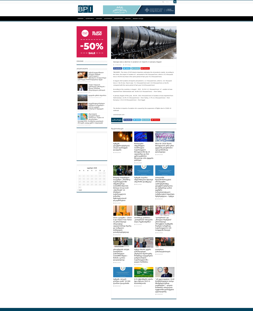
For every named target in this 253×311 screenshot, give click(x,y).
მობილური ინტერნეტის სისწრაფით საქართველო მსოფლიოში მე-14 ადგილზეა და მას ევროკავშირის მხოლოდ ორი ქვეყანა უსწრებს (143, 152)
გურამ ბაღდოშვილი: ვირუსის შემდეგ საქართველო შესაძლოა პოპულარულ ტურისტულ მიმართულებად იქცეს (92, 76)
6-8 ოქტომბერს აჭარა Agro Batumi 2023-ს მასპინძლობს (143, 281)
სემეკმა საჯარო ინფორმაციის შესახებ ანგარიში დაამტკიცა (143, 180)
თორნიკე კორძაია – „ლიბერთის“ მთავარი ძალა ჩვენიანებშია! (143, 220)
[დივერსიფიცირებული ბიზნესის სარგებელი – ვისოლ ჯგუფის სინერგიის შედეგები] (82, 106)
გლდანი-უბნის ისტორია (97, 95)
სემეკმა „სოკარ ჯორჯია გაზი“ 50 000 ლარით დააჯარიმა (121, 281)
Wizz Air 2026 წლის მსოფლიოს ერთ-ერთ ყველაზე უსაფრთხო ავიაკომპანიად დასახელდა (164, 148)
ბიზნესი (80, 18)
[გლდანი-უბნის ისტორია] (82, 98)
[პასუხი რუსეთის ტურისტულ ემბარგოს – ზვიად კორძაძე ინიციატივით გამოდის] (82, 87)
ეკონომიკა (90, 18)
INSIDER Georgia (138, 18)
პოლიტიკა (108, 18)
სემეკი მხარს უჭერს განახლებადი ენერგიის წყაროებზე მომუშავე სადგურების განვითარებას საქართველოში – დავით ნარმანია (143, 256)
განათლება (118, 18)
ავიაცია (128, 18)
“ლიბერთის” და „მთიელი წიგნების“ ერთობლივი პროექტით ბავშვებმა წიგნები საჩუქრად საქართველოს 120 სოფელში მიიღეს (164, 224)
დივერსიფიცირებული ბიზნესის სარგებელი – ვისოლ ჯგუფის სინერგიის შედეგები (96, 106)
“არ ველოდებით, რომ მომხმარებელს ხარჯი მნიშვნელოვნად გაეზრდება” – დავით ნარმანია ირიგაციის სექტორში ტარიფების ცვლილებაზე (164, 285)
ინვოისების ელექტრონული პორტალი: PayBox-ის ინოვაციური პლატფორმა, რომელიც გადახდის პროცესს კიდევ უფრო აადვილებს (91, 118)
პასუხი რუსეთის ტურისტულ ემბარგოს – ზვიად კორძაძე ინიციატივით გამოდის (97, 87)
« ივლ (80, 190)
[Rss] (163, 2)
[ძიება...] (174, 1)
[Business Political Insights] (85, 8)
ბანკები (99, 18)
